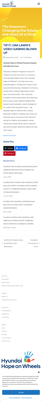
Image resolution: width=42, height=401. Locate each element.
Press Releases (6, 311)
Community (5, 279)
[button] (39, 372)
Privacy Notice (6, 338)
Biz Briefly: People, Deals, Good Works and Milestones (12, 243)
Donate (4, 325)
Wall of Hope (5, 282)
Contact (4, 331)
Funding (4, 293)
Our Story (5, 276)
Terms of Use (6, 341)
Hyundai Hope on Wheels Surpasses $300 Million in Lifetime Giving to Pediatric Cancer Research (19, 205)
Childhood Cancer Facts (9, 300)
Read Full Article (9, 135)
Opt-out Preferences (15, 398)
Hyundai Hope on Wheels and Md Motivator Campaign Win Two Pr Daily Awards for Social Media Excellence (20, 170)
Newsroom (5, 307)
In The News (27, 57)
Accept (21, 392)
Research (4, 296)
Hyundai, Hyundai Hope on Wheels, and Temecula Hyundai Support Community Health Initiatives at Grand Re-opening (18, 220)
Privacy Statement (27, 398)
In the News (5, 317)
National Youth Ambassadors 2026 (12, 286)
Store (3, 328)
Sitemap (4, 334)
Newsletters (5, 314)
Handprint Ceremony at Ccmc (32, 243)
